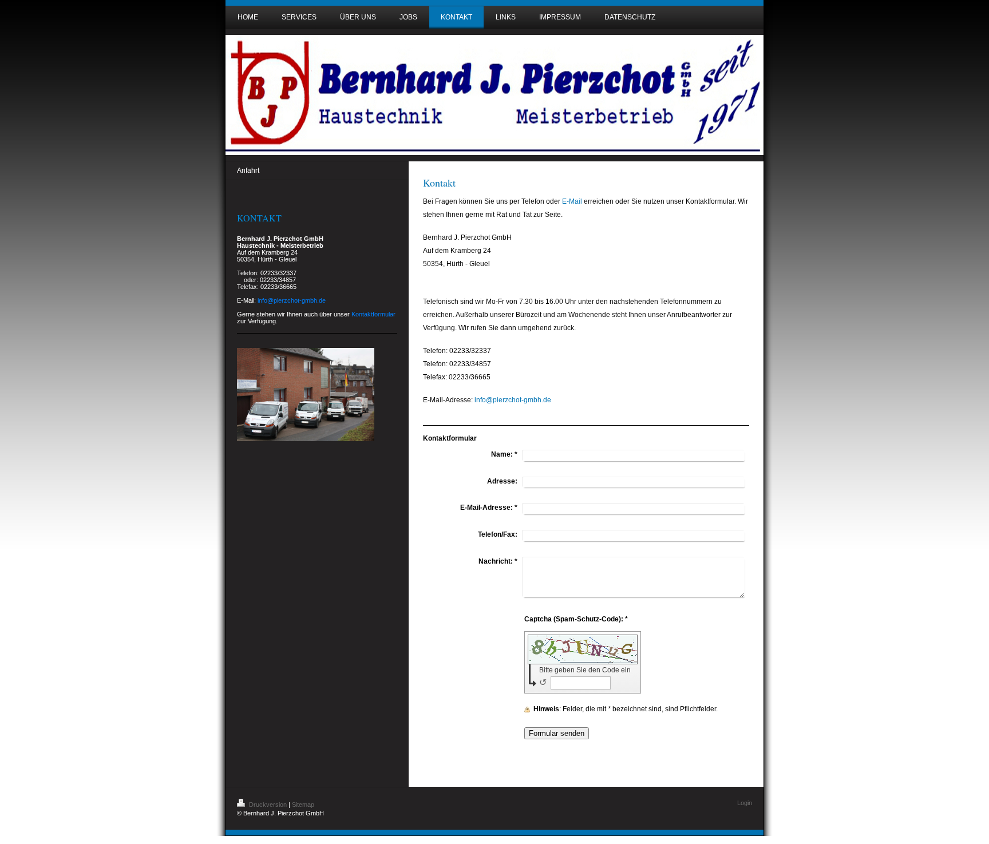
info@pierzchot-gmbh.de (512, 400)
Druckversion (267, 804)
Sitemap (303, 804)
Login (744, 802)
